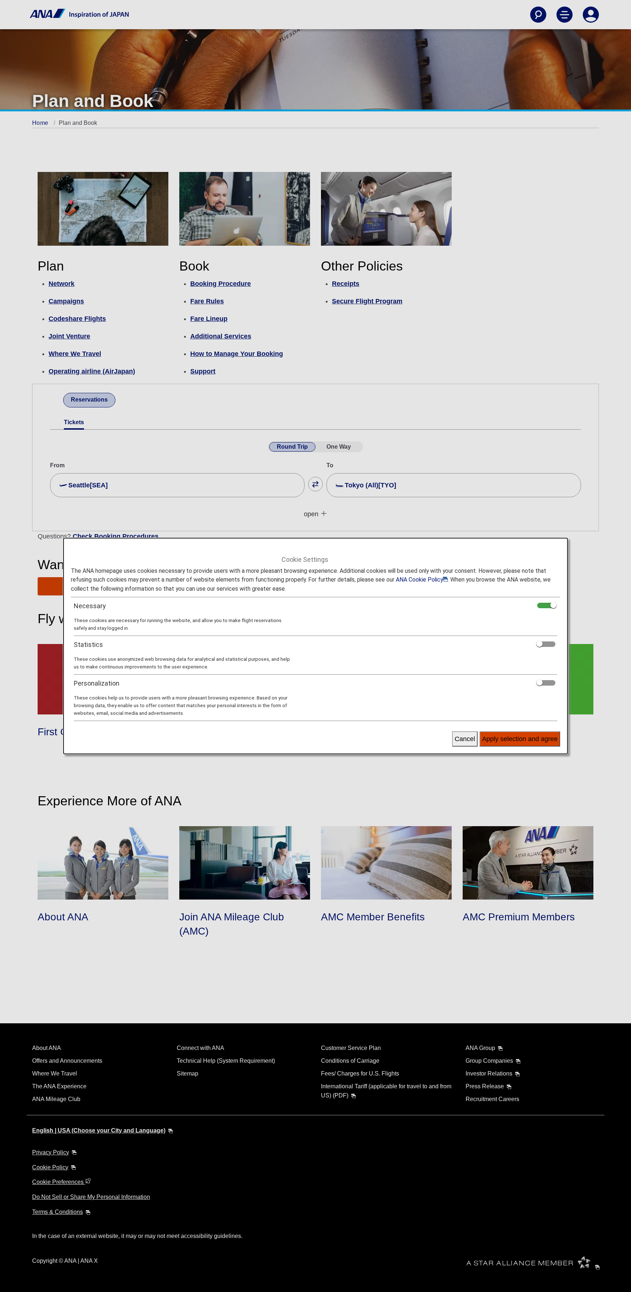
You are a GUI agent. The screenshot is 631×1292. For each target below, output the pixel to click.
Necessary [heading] (90, 606)
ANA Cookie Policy (419, 579)
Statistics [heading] (88, 644)
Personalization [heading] (96, 683)
